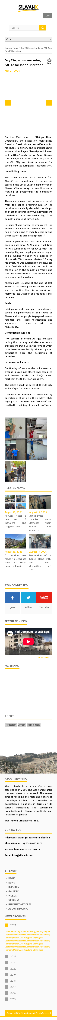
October (19, 935)
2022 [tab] (13, 956)
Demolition (33, 724)
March (23, 931)
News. (15, 48)
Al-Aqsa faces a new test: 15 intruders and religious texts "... (15, 521)
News (11, 882)
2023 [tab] (13, 925)
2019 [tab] (13, 974)
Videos (12, 895)
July (41, 931)
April (29, 931)
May (33, 931)
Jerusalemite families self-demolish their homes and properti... (40, 523)
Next (49, 103)
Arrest (21, 724)
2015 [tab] (13, 999)
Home (11, 878)
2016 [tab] (13, 993)
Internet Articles (19, 904)
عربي (48, 15)
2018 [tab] (13, 980)
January (8, 931)
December (38, 935)
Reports (13, 887)
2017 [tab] (13, 987)
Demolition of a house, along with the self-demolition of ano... (40, 562)
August (46, 931)
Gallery (13, 891)
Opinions (13, 900)
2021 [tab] (13, 962)
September (10, 935)
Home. (8, 48)
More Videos (44, 657)
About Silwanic (18, 908)
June (37, 931)
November (28, 935)
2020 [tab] (13, 968)
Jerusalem (11, 724)
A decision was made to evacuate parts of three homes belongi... (15, 561)
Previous (8, 103)
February (16, 931)
